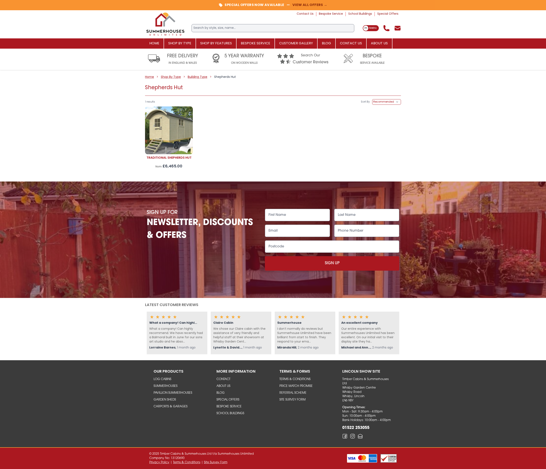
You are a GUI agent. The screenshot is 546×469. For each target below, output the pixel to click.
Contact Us (305, 14)
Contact (223, 379)
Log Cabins (162, 379)
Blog (326, 43)
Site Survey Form (292, 399)
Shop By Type (179, 43)
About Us (379, 43)
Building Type (197, 77)
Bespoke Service (331, 14)
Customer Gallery (296, 43)
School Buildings (360, 14)
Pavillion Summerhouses (173, 393)
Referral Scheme (292, 393)
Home (154, 43)
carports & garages (170, 406)
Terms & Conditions (295, 379)
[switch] (371, 28)
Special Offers (387, 14)
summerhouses (165, 386)
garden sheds (165, 399)
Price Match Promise (296, 386)
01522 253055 (355, 428)
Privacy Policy (159, 462)
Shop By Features (216, 43)
